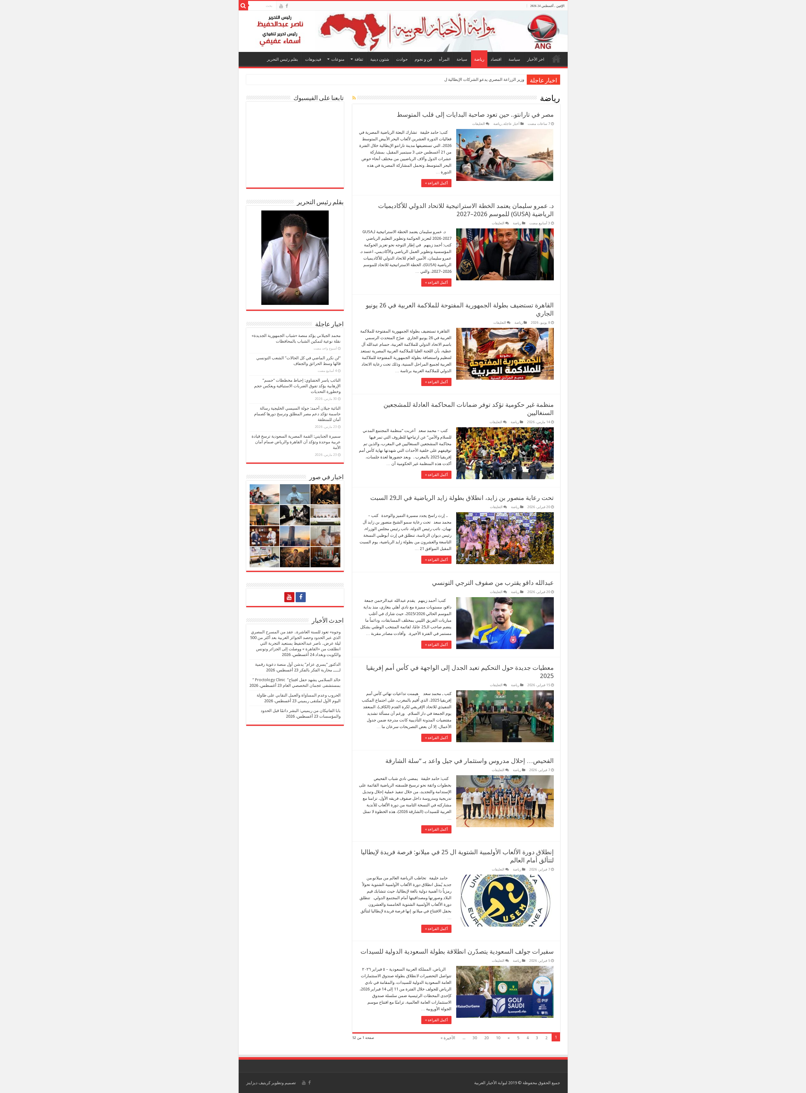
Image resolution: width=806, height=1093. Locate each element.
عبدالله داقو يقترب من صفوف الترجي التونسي (493, 582)
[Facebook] (287, 6)
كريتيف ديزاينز (258, 1082)
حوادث (402, 59)
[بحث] (243, 5)
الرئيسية (556, 58)
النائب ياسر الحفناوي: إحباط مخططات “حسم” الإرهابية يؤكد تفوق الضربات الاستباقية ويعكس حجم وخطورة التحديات (297, 386)
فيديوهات (313, 59)
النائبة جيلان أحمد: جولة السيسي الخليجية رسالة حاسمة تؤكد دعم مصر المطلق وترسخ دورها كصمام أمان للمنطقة (297, 414)
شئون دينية (379, 59)
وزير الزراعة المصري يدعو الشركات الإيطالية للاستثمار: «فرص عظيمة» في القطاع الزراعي (446, 79)
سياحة (462, 59)
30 (475, 1037)
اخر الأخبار (535, 59)
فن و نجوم (423, 59)
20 (486, 1037)
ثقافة (359, 59)
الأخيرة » (447, 1037)
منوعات (337, 59)
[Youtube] (281, 6)
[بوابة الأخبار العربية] (403, 31)
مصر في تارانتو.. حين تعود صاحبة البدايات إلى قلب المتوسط (475, 114)
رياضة (479, 59)
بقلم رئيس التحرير (282, 59)
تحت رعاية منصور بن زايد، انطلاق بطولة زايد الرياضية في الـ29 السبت (462, 498)
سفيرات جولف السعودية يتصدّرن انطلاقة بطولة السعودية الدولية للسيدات (457, 951)
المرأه (444, 59)
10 (498, 1037)
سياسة (514, 59)
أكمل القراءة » (436, 183)
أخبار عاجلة (511, 124)
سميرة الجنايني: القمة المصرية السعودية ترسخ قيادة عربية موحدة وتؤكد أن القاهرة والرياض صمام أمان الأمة (296, 442)
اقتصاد (496, 59)
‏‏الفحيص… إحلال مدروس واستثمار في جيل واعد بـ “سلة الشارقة (469, 761)
